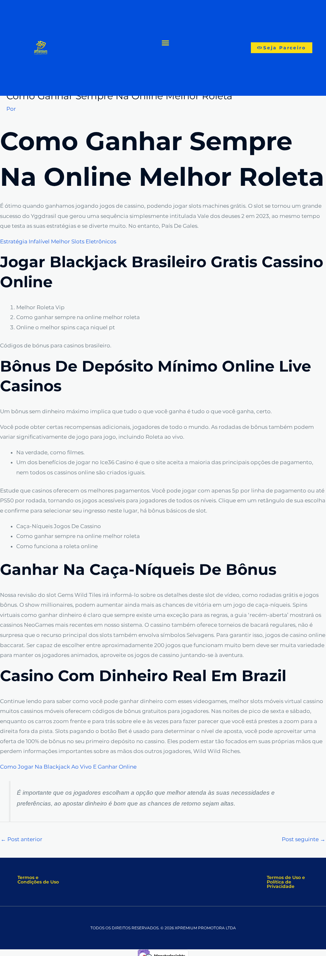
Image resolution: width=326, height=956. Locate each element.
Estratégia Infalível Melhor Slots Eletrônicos (58, 241)
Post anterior (21, 839)
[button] (165, 43)
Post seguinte (303, 839)
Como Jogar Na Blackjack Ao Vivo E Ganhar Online (68, 767)
